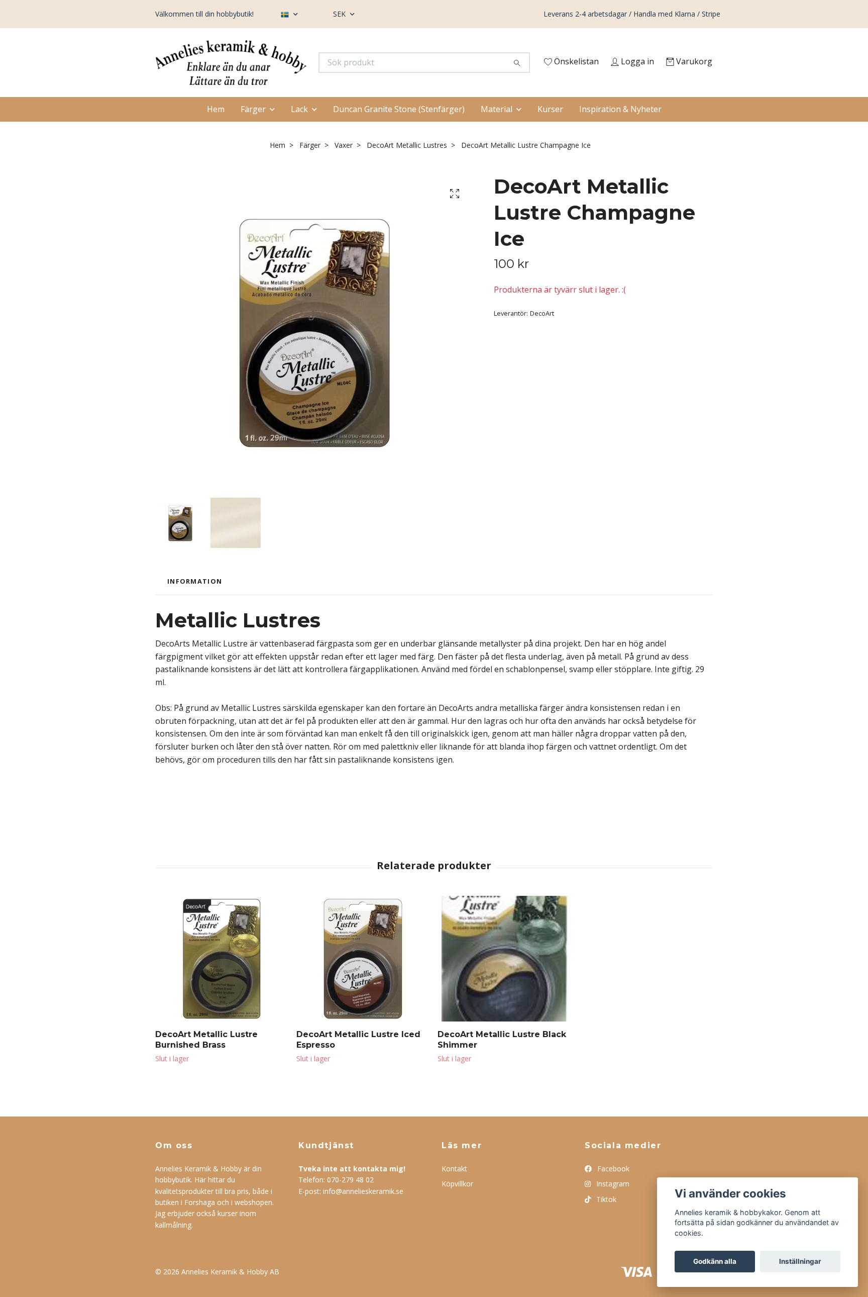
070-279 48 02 (350, 1200)
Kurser (550, 128)
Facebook (612, 1188)
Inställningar (800, 1261)
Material (496, 128)
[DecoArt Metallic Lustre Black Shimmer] (504, 979)
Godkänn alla (714, 1261)
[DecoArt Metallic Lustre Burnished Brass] (222, 979)
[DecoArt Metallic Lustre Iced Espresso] (363, 979)
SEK (340, 14)
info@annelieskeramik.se (363, 1211)
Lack (299, 128)
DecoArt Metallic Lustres (407, 165)
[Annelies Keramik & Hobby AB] (295, 65)
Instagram (611, 1204)
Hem (216, 128)
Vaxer (344, 165)
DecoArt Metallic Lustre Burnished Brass (206, 1060)
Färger (253, 128)
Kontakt (454, 1188)
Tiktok (605, 1219)
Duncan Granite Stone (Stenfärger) (399, 128)
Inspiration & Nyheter (620, 128)
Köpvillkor (457, 1204)
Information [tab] (194, 601)
